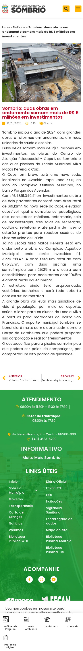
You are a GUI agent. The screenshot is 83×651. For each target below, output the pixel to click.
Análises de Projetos (10, 628)
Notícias (19, 27)
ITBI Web (73, 626)
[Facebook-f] (29, 579)
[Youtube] (53, 579)
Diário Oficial (56, 481)
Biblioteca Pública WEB (18, 538)
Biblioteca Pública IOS (55, 549)
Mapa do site (56, 530)
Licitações (54, 501)
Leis (49, 495)
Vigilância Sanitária (54, 510)
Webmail (16, 530)
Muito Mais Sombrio (41, 457)
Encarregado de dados (59, 521)
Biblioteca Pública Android (58, 538)
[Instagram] (41, 579)
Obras (48, 123)
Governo (16, 499)
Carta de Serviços (16, 514)
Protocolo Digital (10, 646)
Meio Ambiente (31, 628)
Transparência (21, 506)
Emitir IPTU (54, 488)
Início (6, 27)
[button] (66, 9)
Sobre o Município (16, 490)
